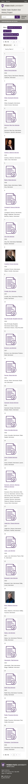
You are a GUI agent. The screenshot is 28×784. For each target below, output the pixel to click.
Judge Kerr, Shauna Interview (11, 523)
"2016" (10, 34)
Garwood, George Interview (11, 402)
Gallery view (8, 45)
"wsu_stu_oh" (14, 27)
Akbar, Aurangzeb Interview (11, 97)
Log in (25, 1)
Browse (8, 1)
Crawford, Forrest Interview (11, 264)
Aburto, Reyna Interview (10, 70)
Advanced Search (23, 17)
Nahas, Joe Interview (9, 632)
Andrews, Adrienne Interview (11, 152)
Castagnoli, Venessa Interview (12, 207)
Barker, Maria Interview (10, 180)
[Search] (17, 17)
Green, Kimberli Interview (10, 457)
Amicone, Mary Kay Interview (11, 125)
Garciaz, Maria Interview (10, 375)
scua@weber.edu (7, 776)
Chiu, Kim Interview (9, 236)
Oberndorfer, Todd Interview (11, 660)
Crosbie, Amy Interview (10, 291)
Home (3, 1)
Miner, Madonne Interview (10, 605)
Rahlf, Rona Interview (9, 687)
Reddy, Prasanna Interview (11, 715)
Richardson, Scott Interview (11, 742)
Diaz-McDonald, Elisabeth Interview (13, 318)
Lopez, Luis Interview (9, 550)
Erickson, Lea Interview (10, 348)
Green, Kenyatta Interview (11, 430)
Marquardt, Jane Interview (11, 578)
